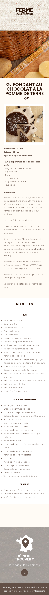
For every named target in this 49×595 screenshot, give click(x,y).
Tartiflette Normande (13, 387)
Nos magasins (9, 587)
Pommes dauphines (13, 440)
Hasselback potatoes (14, 419)
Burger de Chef (11, 324)
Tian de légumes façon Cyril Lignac (20, 476)
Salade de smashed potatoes (18, 366)
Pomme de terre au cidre (16, 426)
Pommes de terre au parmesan (19, 430)
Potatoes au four (12, 458)
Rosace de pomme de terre (17, 469)
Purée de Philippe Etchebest (17, 462)
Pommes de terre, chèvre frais (18, 451)
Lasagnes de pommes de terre (18, 348)
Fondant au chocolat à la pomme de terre (24, 493)
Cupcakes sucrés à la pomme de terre (22, 490)
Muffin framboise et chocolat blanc (20, 497)
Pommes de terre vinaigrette (17, 454)
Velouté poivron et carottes (17, 391)
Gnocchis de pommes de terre (18, 341)
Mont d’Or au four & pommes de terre (22, 352)
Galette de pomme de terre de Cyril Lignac (24, 416)
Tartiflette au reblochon (15, 384)
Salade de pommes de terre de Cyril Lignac (24, 359)
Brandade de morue (13, 320)
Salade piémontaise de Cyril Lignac (20, 370)
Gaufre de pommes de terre (17, 338)
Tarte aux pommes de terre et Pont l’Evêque (25, 380)
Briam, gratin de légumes (15, 405)
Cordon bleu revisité (13, 327)
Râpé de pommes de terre (16, 465)
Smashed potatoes (13, 472)
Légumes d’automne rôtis (16, 423)
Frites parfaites (11, 334)
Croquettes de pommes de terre (19, 412)
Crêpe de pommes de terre (17, 409)
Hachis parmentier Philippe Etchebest (21, 345)
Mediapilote (39, 590)
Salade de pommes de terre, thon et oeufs (24, 363)
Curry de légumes (12, 331)
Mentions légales (25, 587)
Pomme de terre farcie (14, 356)
